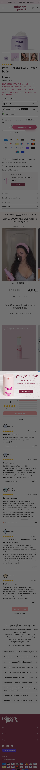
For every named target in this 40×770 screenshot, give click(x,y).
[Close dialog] (39, 372)
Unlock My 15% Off (26, 391)
